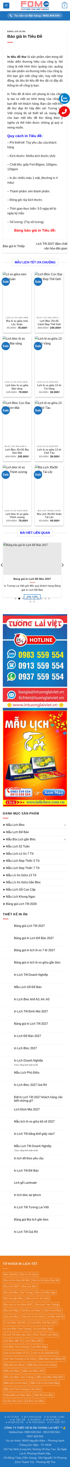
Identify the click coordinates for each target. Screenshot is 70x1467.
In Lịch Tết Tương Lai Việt (31, 1207)
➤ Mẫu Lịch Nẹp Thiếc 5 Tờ (21, 860)
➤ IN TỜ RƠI (11, 1417)
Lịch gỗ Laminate (25, 1182)
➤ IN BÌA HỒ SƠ (15, 1422)
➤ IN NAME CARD (54, 1417)
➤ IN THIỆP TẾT (56, 1422)
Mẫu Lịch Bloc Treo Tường (18, 1377)
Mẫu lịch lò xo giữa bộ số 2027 (34, 1121)
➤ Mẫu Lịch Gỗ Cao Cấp (19, 889)
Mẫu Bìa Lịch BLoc (14, 1365)
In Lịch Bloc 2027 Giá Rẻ (30, 1084)
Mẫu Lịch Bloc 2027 (33, 1371)
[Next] (62, 572)
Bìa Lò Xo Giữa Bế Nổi (16, 1280)
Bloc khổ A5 (10, 1274)
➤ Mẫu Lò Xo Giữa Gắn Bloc (22, 882)
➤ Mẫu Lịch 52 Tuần (16, 846)
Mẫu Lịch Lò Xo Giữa (15, 1383)
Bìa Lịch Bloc (29, 1286)
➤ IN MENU (34, 1419)
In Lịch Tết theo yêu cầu (17, 1334)
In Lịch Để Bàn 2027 (27, 1036)
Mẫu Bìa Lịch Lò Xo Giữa (42, 1365)
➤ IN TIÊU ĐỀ (17, 1419)
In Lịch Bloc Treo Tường (17, 1328)
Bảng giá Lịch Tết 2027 (29, 925)
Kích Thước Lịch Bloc (46, 1334)
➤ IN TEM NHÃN (35, 1422)
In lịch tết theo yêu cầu (28, 1158)
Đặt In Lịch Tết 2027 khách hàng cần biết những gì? (38, 1099)
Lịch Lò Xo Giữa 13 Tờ (16, 1352)
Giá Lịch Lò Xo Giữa (33, 1316)
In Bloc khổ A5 (56, 1316)
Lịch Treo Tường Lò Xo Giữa (19, 1358)
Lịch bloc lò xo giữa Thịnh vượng (17, 516)
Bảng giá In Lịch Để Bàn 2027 (32, 579)
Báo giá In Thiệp (14, 246)
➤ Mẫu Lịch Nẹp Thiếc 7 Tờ (21, 868)
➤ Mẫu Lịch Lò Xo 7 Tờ (18, 853)
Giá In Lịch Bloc (52, 1310)
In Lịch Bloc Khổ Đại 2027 (43, 1322)
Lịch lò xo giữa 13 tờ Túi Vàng (49, 387)
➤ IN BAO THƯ (51, 1419)
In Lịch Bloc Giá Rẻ (14, 1322)
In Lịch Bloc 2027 (25, 1048)
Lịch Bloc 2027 (34, 1340)
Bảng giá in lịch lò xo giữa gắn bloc (37, 962)
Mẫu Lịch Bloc (11, 1371)
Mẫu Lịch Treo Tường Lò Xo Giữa (22, 1389)
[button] (6, 6)
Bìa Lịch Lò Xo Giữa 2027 (18, 1304)
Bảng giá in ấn (16, 31)
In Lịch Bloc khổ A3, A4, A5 (31, 999)
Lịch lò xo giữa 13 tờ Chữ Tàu (49, 451)
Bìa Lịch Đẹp (11, 1310)
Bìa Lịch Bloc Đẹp (45, 1292)
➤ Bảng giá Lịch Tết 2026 (20, 903)
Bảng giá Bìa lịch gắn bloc (31, 1219)
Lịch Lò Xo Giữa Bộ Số (45, 1352)
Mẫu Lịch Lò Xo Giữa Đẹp (45, 1383)
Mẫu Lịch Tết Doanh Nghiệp (32, 1146)
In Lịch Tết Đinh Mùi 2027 (31, 1011)
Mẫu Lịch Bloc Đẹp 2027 (50, 1377)
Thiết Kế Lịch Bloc (43, 1395)
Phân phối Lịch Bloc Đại (17, 1395)
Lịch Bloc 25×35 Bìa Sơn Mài (17, 451)
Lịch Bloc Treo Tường (16, 1346)
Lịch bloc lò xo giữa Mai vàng (17, 387)
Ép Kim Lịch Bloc (34, 1401)
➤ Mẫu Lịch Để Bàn (16, 832)
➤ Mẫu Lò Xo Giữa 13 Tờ (20, 875)
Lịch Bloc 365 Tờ (13, 1340)
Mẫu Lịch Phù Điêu (26, 1072)
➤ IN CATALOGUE (31, 1417)
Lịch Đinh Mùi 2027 (27, 1109)
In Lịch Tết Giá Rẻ (26, 1231)
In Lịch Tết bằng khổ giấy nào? (34, 1133)
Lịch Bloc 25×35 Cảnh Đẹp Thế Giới (49, 323)
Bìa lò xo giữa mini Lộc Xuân (17, 323)
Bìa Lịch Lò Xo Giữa (38, 1298)
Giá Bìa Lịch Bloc (31, 1310)
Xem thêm (32, 597)
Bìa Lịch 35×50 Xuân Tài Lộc (49, 516)
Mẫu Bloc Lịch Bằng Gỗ (52, 1358)
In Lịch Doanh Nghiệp (28, 1060)
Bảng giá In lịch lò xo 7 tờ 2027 (34, 950)
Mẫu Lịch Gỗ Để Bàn (28, 987)
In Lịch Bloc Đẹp (43, 1328)
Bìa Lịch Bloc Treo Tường (18, 1292)
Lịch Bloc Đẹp (38, 1346)
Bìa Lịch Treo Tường (47, 1304)
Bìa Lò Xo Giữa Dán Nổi (45, 1280)
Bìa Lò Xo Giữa (29, 1274)
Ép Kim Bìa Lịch (13, 1401)
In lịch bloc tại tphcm (27, 1195)
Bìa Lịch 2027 (11, 1286)
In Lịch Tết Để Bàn (26, 1170)
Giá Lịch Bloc (11, 1316)
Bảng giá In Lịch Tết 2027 (31, 1023)
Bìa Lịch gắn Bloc (13, 1298)
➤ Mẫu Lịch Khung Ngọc (19, 896)
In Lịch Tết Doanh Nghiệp (31, 974)
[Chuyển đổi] (65, 825)
